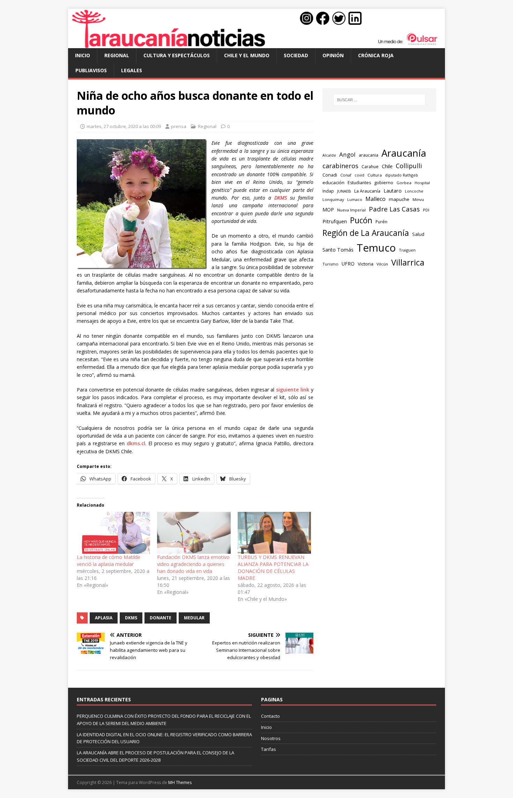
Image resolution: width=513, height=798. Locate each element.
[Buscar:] (379, 100)
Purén (381, 222)
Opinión (333, 55)
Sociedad (296, 55)
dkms (131, 618)
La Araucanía (367, 191)
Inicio (82, 55)
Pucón (361, 220)
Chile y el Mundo (246, 55)
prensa (178, 126)
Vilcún (382, 264)
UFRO (348, 263)
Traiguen (407, 250)
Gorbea (403, 182)
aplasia (103, 618)
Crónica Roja (376, 55)
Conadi (329, 175)
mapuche (399, 199)
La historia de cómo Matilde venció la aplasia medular (108, 560)
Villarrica (407, 262)
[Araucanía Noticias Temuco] (256, 44)
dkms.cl (136, 443)
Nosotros (271, 738)
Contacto (270, 716)
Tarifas (268, 749)
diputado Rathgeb (401, 175)
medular (194, 618)
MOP (328, 209)
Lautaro (393, 190)
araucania (368, 155)
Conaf (345, 175)
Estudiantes (359, 183)
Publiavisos (91, 70)
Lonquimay (333, 199)
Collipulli (409, 166)
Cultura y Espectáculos (176, 55)
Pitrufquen (334, 221)
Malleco (375, 199)
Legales (131, 70)
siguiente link (292, 389)
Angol (347, 154)
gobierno (383, 182)
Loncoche (414, 191)
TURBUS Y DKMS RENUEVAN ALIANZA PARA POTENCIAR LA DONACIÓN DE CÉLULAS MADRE (273, 567)
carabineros (340, 166)
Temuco (376, 248)
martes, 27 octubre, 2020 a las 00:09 (124, 126)
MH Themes (180, 782)
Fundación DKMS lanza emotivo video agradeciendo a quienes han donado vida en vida (193, 564)
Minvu (418, 199)
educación (333, 182)
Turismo (330, 264)
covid (359, 175)
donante (160, 618)
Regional (116, 55)
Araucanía (403, 153)
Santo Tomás (338, 249)
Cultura (374, 175)
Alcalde (329, 155)
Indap (328, 191)
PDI (426, 209)
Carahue (370, 167)
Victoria (365, 264)
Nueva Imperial (351, 209)
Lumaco (354, 199)
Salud (418, 234)
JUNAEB (344, 191)
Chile (387, 166)
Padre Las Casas (394, 209)
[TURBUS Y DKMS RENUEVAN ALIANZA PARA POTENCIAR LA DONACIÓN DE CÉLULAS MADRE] (274, 533)
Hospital (422, 182)
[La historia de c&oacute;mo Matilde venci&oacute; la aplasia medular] (113, 533)
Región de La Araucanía (365, 233)
